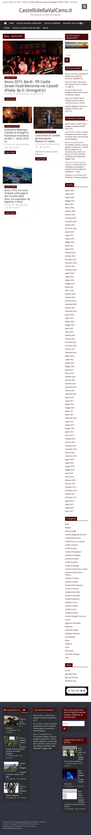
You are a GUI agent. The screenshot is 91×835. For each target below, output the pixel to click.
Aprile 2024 (69, 287)
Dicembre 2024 (70, 259)
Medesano (69, 626)
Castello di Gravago (72, 566)
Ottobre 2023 (70, 308)
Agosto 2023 (69, 315)
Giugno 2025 (69, 239)
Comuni (68, 620)
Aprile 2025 (69, 246)
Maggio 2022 (69, 366)
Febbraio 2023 (70, 335)
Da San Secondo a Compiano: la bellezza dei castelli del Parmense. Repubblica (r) (76, 76)
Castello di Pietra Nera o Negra (76, 569)
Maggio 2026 (69, 201)
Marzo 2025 (69, 249)
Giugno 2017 (69, 508)
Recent (17, 710)
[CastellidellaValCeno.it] (5, 23)
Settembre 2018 (71, 456)
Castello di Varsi (70, 609)
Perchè (45, 28)
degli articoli (71, 674)
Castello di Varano (71, 606)
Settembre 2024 (71, 270)
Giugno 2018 (69, 466)
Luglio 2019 (69, 421)
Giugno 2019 (69, 425)
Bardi (67, 524)
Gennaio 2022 (70, 380)
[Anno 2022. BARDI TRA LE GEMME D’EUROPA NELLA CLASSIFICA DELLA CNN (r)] (70, 790)
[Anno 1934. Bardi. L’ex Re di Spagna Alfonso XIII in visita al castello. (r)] (70, 747)
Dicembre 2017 (70, 487)
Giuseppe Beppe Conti (25, 94)
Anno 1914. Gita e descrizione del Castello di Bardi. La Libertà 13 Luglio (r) (76, 84)
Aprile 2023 (69, 328)
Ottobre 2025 (70, 225)
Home (11, 23)
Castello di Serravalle (72, 592)
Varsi (66, 658)
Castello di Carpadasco (73, 552)
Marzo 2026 (69, 208)
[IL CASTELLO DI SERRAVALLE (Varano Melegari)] (12, 783)
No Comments (81, 809)
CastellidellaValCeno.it (45, 10)
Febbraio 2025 (70, 252)
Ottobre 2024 (70, 266)
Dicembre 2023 (70, 301)
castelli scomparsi (52, 23)
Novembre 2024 (71, 263)
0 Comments (40, 94)
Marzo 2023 (69, 332)
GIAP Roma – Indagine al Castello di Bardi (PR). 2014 (76, 126)
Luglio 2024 (69, 277)
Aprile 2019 (69, 432)
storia (67, 647)
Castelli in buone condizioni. (29, 23)
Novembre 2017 (71, 490)
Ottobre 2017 (70, 494)
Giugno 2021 (69, 404)
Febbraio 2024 (70, 294)
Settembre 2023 (71, 311)
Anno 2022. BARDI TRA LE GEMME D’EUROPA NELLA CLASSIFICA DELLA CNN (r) (75, 100)
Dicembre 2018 (70, 446)
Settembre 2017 (71, 497)
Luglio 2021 (69, 401)
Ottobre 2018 (70, 452)
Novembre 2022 (71, 346)
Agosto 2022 (69, 356)
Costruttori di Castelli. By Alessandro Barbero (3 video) (48, 138)
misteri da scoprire (71, 630)
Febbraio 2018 (70, 480)
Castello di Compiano (72, 555)
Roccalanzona (70, 637)
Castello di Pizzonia (72, 578)
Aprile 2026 (69, 204)
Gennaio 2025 (70, 256)
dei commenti (71, 677)
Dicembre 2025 (70, 218)
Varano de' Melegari (72, 654)
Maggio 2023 (69, 325)
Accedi (67, 670)
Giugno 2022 (69, 363)
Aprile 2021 (69, 411)
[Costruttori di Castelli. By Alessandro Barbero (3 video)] (48, 108)
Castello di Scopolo (72, 589)
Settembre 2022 (71, 352)
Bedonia (68, 528)
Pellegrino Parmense (12, 126)
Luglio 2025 (69, 235)
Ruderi (7, 28)
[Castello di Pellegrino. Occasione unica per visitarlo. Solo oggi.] (12, 762)
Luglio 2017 (69, 504)
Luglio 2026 (69, 194)
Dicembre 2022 (70, 342)
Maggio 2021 (69, 408)
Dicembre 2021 (70, 384)
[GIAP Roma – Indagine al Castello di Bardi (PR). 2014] (70, 770)
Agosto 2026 (69, 190)
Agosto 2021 (69, 397)
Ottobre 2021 (70, 390)
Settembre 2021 (71, 394)
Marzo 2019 (69, 435)
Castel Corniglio (70, 531)
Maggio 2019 (69, 428)
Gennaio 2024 (70, 297)
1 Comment (23, 798)
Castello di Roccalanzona (74, 585)
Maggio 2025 (69, 242)
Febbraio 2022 (70, 377)
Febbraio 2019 (70, 439)
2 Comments (22, 779)
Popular (9, 710)
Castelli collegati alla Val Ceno (26, 28)
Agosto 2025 (69, 232)
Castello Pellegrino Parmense (75, 616)
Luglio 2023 (69, 318)
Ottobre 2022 (70, 349)
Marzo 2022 (69, 373)
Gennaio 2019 (70, 442)
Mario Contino (70, 124)
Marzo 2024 (69, 290)
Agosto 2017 (69, 501)
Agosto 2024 (69, 273)
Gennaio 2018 (70, 484)
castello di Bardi (11, 78)
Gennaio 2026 (70, 215)
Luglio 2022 (69, 359)
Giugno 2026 (69, 197)
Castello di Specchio (72, 599)
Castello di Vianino (71, 613)
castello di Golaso (71, 562)
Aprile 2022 (69, 370)
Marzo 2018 (69, 477)
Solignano (68, 644)
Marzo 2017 (69, 511)
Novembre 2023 (71, 304)
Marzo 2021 (69, 415)
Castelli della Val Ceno (73, 538)
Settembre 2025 (71, 228)
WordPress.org (70, 681)
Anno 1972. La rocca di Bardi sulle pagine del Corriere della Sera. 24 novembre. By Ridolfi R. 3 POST (17, 196)
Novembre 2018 (71, 449)
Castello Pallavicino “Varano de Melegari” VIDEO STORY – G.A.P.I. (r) (53, 2)
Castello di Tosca (71, 602)
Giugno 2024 (69, 280)
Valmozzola (69, 651)
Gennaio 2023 (70, 339)
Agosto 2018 (69, 459)
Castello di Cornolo (72, 559)
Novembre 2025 (71, 221)
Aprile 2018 (69, 473)
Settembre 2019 (71, 418)
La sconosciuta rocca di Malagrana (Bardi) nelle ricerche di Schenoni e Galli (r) (76, 92)
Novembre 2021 (71, 387)
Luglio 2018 (69, 463)
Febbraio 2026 (70, 211)
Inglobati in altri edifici (73, 23)
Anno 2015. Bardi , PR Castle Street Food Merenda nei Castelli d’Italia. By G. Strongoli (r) (31, 86)
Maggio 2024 (69, 283)
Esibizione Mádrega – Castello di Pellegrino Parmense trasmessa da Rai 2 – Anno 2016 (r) (16, 135)
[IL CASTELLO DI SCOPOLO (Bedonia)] (12, 715)
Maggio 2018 (69, 470)
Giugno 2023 (69, 321)
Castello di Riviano (71, 582)
